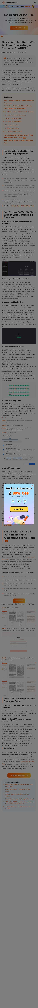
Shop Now (19, 509)
